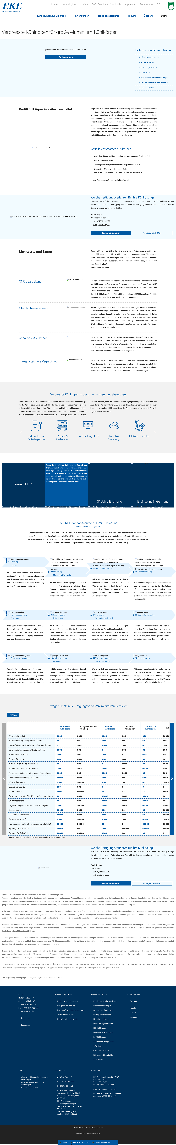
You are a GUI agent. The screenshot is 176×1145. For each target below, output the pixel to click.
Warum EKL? (144, 72)
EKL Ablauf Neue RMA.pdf (103, 1085)
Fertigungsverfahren (107, 15)
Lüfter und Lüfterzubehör (103, 1055)
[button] (21, 433)
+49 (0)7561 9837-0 (81, 1142)
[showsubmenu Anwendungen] (91, 15)
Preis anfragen (66, 57)
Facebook (134, 1001)
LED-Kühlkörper (99, 1028)
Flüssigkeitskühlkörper (102, 1015)
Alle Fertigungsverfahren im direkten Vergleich (112, 180)
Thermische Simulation (66, 1015)
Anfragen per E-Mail (152, 233)
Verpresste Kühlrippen (150, 727)
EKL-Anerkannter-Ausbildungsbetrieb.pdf (66, 1102)
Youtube (133, 1008)
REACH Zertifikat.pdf (65, 1082)
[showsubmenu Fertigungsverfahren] (121, 15)
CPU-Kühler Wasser (101, 1050)
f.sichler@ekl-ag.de (101, 875)
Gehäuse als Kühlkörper (102, 1010)
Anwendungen (81, 15)
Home (54, 4)
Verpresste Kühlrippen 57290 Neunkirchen (144, 964)
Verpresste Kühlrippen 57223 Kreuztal (40, 964)
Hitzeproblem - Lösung (66, 1006)
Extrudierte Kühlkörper (65, 727)
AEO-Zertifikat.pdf (64, 1077)
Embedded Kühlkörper (102, 1006)
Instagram (134, 1017)
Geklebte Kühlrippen (130, 727)
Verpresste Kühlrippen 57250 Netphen (25, 968)
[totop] (115, 1142)
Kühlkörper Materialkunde (67, 1019)
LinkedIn (133, 1012)
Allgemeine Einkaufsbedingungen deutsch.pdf (34, 1078)
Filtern (14, 715)
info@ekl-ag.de (27, 1011)
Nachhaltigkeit (68, 4)
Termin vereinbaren (111, 233)
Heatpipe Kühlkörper (101, 1019)
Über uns (148, 15)
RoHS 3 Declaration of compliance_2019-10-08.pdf (68, 1091)
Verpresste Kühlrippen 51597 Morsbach (92, 964)
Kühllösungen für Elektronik (51, 15)
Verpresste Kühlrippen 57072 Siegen (66, 964)
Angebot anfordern (146, 88)
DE (158, 4)
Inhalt (65, 1142)
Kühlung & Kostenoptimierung (69, 1001)
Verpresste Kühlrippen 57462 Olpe (118, 964)
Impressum (130, 4)
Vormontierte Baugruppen (103, 1041)
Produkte (131, 15)
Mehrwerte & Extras (147, 62)
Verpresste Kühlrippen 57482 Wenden (14, 964)
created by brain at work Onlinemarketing (88, 1133)
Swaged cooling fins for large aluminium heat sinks (46, 978)
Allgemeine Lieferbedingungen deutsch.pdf (33, 1083)
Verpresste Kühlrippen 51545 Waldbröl (106, 968)
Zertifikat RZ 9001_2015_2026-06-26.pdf (69, 1107)
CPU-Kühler (98, 1046)
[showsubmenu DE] (162, 4)
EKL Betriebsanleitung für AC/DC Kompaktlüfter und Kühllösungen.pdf (106, 1079)
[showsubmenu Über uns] (155, 15)
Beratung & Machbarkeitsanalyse (70, 1010)
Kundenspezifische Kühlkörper (105, 1001)
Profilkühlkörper (99, 1037)
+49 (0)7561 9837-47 (101, 872)
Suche (164, 15)
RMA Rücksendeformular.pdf (104, 1089)
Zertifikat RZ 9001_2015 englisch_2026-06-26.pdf (67, 1113)
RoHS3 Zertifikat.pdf (65, 1086)
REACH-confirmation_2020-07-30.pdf (68, 1097)
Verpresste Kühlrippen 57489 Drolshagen (52, 968)
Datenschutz (146, 4)
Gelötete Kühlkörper (109, 727)
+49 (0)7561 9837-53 (101, 221)
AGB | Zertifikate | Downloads (106, 4)
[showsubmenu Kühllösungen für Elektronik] (68, 15)
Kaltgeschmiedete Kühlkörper (88, 727)
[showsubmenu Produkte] (138, 15)
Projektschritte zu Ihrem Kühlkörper (153, 78)
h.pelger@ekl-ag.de (101, 225)
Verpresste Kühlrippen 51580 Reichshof (80, 968)
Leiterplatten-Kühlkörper (103, 1032)
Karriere (84, 4)
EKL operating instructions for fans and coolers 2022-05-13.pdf (107, 1095)
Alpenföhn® (98, 1059)
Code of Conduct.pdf (29, 1088)
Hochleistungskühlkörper (103, 1024)
